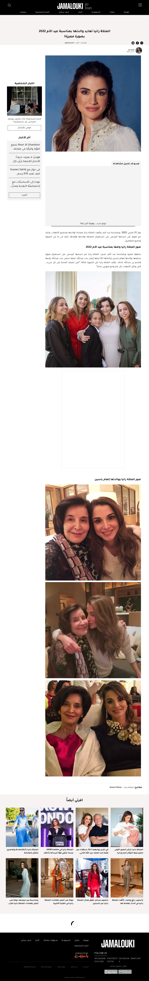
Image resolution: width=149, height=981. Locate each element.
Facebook (124, 959)
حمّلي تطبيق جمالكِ (118, 966)
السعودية (96, 12)
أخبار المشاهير (69, 43)
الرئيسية (84, 43)
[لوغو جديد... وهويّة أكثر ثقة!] (93, 194)
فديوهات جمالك (50, 940)
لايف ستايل (64, 12)
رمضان (23, 12)
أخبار (80, 12)
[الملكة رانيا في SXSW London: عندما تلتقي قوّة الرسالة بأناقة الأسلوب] (57, 827)
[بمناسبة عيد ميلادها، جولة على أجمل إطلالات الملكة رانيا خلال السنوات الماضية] (22, 877)
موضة (126, 12)
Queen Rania (115, 787)
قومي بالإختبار (24, 128)
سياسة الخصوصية (30, 967)
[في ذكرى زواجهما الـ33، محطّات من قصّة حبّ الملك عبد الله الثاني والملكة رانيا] (92, 827)
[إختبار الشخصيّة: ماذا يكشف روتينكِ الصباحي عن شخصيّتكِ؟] (24, 101)
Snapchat (135, 959)
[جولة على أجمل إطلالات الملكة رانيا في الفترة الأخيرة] (57, 877)
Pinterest (112, 959)
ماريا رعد (131, 50)
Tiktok (110, 962)
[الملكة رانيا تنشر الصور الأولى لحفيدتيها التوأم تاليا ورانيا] (127, 827)
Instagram (100, 959)
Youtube (99, 962)
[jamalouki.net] (74, 6)
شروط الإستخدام (46, 967)
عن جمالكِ (74, 967)
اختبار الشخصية (42, 12)
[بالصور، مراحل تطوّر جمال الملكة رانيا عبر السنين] (92, 877)
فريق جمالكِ (61, 967)
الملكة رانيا (129, 787)
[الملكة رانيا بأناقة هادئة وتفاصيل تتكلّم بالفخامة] (22, 827)
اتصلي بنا (86, 967)
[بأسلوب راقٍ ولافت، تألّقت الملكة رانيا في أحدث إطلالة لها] (127, 877)
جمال (112, 12)
